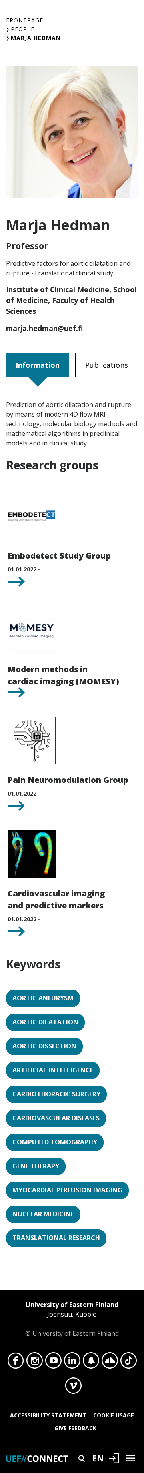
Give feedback (75, 1428)
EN (98, 1458)
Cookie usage (113, 1415)
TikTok (128, 1362)
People (22, 29)
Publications (106, 365)
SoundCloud (110, 1362)
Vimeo (73, 1387)
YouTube (53, 1362)
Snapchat (91, 1362)
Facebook (16, 1362)
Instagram (34, 1362)
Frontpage (24, 20)
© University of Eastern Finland (72, 1319)
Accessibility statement (48, 1415)
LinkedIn (72, 1362)
